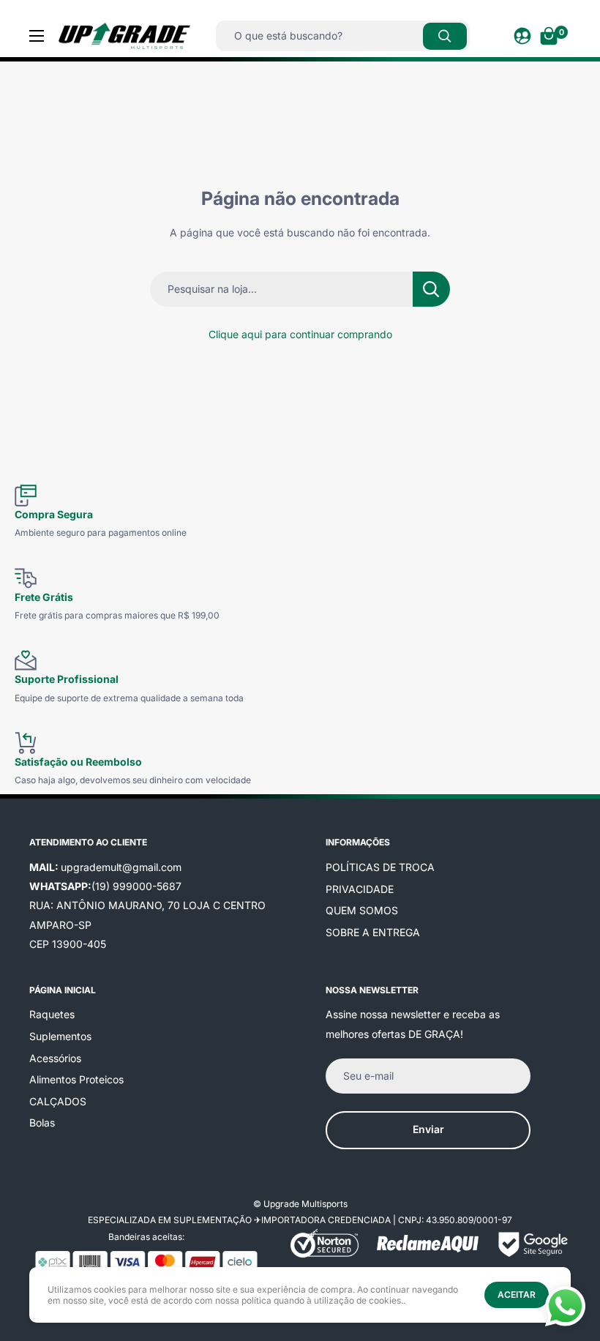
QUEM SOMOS (362, 910)
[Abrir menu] (36, 36)
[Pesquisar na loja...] (431, 289)
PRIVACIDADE (360, 889)
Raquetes (52, 1014)
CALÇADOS (57, 1101)
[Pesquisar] (445, 36)
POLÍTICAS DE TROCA (380, 867)
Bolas (42, 1122)
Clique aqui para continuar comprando (300, 334)
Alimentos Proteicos (76, 1079)
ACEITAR (517, 1294)
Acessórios (55, 1058)
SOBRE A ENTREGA (373, 932)
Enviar (428, 1129)
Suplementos (60, 1036)
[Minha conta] (522, 36)
